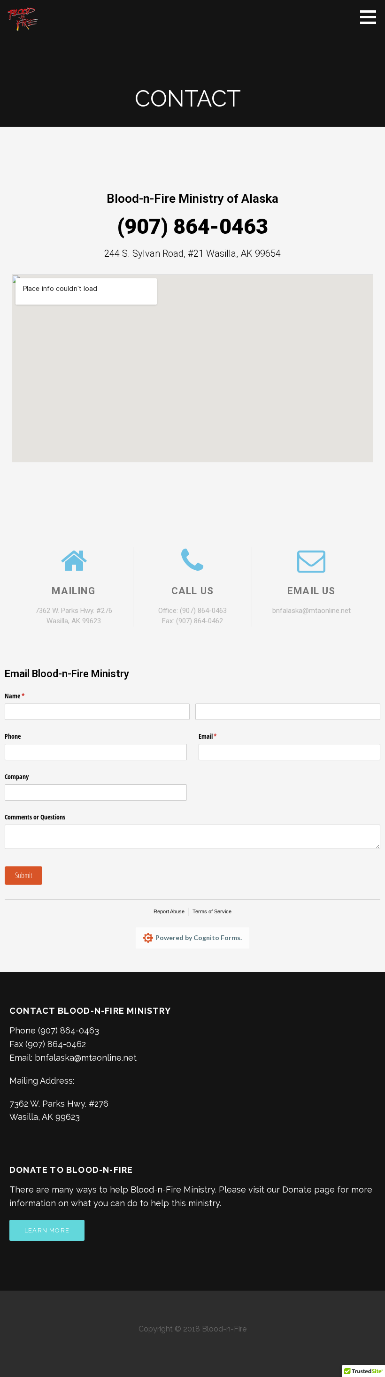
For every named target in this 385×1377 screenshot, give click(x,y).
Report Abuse (169, 911)
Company (17, 776)
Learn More (46, 1230)
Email (219, 736)
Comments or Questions (35, 816)
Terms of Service (211, 911)
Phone (13, 736)
